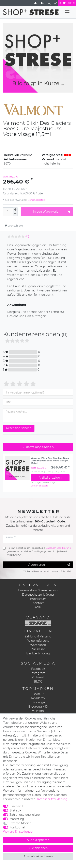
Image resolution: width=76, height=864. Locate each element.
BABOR (38, 694)
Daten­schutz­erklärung (51, 799)
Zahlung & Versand (38, 636)
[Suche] (49, 3)
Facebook (38, 669)
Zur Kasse (38, 649)
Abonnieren (36, 565)
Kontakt (38, 603)
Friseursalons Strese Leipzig (38, 590)
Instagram (38, 673)
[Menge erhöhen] (15, 209)
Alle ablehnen (38, 848)
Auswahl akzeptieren (38, 856)
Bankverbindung (38, 653)
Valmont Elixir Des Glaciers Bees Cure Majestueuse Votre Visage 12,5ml (50, 460)
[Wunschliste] (55, 3)
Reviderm (38, 698)
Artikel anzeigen (50, 477)
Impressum (38, 599)
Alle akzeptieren (38, 840)
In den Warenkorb (45, 211)
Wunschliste (15, 225)
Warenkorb (38, 645)
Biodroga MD (38, 706)
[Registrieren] (42, 3)
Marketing (17, 819)
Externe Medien (20, 823)
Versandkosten (36, 199)
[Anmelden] (36, 3)
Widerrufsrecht (38, 640)
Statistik (15, 810)
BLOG (38, 681)
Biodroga (38, 702)
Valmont (38, 711)
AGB (38, 607)
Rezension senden (18, 428)
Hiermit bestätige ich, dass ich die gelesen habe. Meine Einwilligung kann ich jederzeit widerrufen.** (39, 551)
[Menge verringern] (15, 214)
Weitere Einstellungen (18, 831)
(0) (27, 236)
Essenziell (16, 806)
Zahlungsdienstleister (25, 815)
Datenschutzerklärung (38, 594)
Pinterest (38, 677)
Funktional (17, 827)
